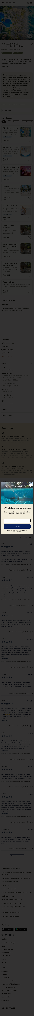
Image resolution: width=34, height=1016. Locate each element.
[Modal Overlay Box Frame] (17, 508)
